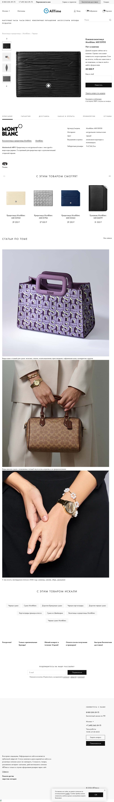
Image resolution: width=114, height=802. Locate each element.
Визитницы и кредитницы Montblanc (81, 613)
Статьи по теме (15, 239)
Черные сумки (13, 605)
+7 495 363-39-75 (26, 2)
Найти (110, 20)
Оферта (5, 771)
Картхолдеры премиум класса (30, 613)
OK (96, 795)
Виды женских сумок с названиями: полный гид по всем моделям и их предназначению (34, 469)
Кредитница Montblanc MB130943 (16, 216)
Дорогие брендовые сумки (52, 605)
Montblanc (26, 34)
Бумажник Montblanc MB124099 (98, 216)
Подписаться (77, 672)
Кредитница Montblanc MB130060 (70, 216)
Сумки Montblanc (30, 605)
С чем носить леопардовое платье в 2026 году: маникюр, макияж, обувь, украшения (33, 580)
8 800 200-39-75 (8, 2)
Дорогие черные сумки (97, 605)
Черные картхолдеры (75, 605)
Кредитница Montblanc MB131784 (43, 216)
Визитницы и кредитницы (11, 34)
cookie (67, 794)
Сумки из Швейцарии (55, 613)
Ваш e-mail (90, 74)
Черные (35, 34)
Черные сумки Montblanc (57, 620)
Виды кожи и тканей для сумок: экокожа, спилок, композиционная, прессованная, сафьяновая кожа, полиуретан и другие (47, 358)
